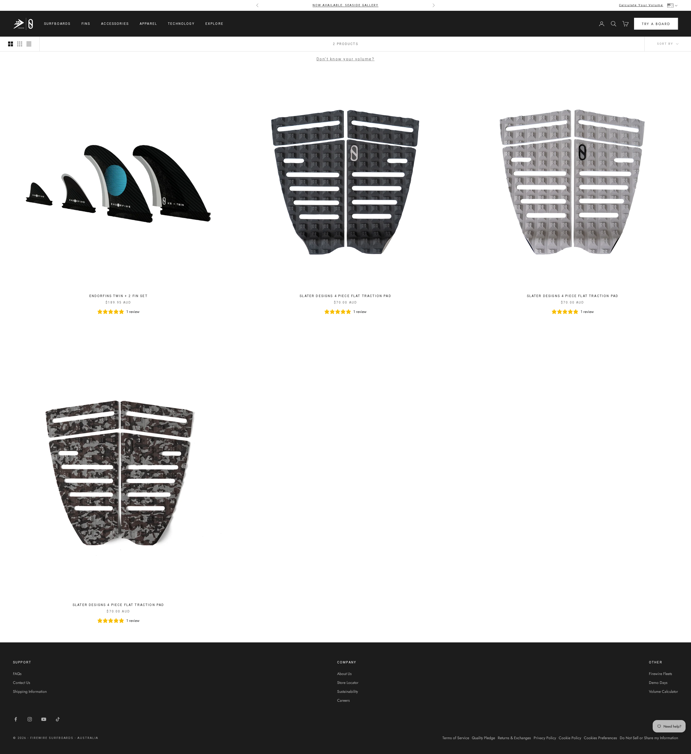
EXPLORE (214, 24)
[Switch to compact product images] (28, 44)
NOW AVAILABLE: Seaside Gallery (345, 5)
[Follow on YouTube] (43, 719)
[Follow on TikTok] (57, 719)
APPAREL (148, 24)
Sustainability (347, 691)
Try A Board (656, 23)
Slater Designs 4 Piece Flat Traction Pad (345, 296)
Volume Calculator (663, 691)
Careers (343, 700)
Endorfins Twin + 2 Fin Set (118, 296)
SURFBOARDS (57, 24)
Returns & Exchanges (514, 738)
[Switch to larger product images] (10, 44)
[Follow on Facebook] (15, 719)
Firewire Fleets (660, 673)
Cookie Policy (570, 738)
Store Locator (347, 682)
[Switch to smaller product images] (19, 44)
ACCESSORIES (115, 24)
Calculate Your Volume (641, 5)
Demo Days (658, 682)
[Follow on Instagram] (29, 719)
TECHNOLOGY (181, 24)
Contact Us (21, 682)
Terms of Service (455, 738)
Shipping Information (30, 691)
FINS (86, 24)
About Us (344, 673)
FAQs (17, 673)
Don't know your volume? (346, 59)
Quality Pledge (483, 738)
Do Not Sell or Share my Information (649, 738)
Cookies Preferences (600, 738)
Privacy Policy (545, 738)
